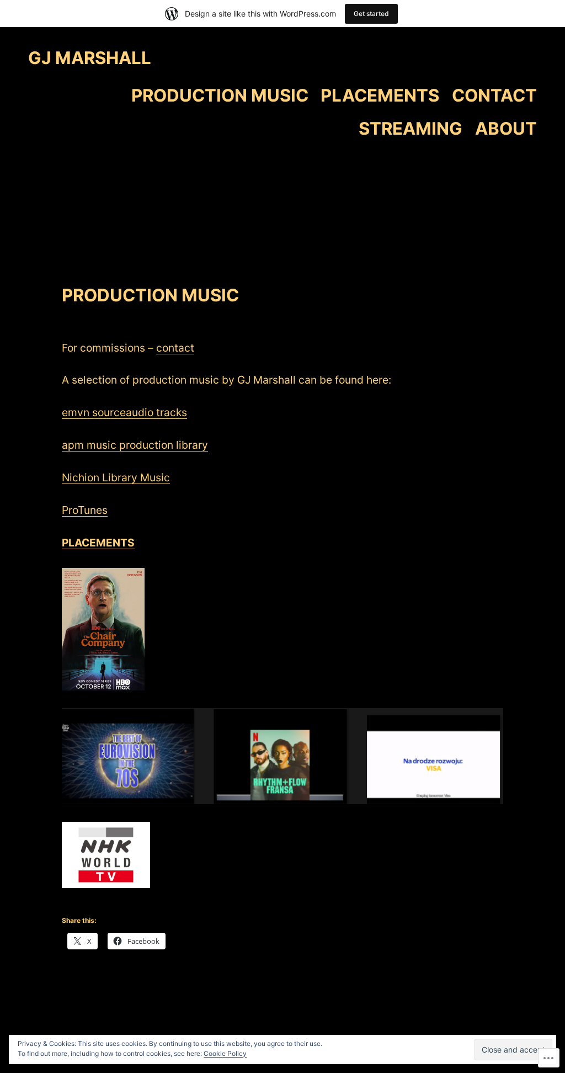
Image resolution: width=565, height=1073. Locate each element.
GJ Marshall (89, 57)
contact (175, 347)
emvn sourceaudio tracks (124, 412)
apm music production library (135, 444)
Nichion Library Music (116, 477)
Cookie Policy (225, 1053)
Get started (371, 13)
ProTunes (85, 510)
